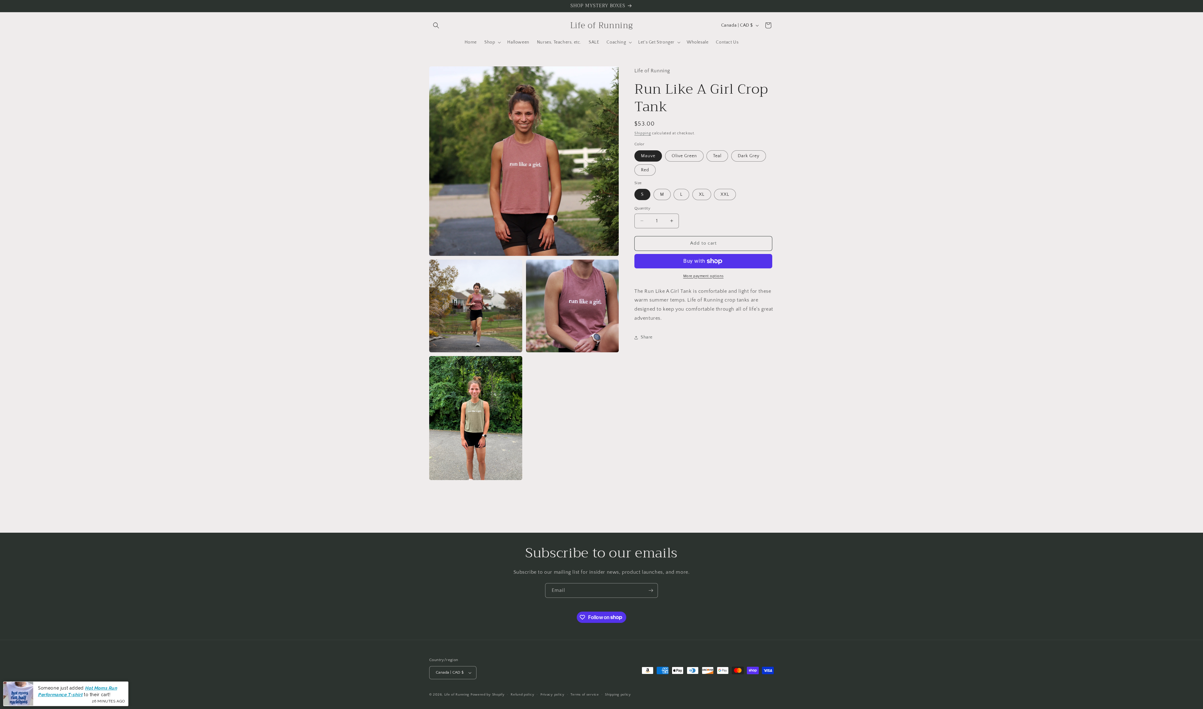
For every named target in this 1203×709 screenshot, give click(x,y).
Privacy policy (552, 694)
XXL (725, 194)
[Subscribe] (651, 590)
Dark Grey (748, 155)
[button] (436, 25)
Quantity (642, 208)
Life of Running (457, 694)
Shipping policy (618, 694)
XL (702, 194)
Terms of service (584, 694)
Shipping (642, 133)
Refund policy (522, 694)
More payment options (703, 276)
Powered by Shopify (488, 694)
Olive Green (684, 155)
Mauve (648, 155)
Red (645, 170)
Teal (717, 155)
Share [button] (647, 337)
